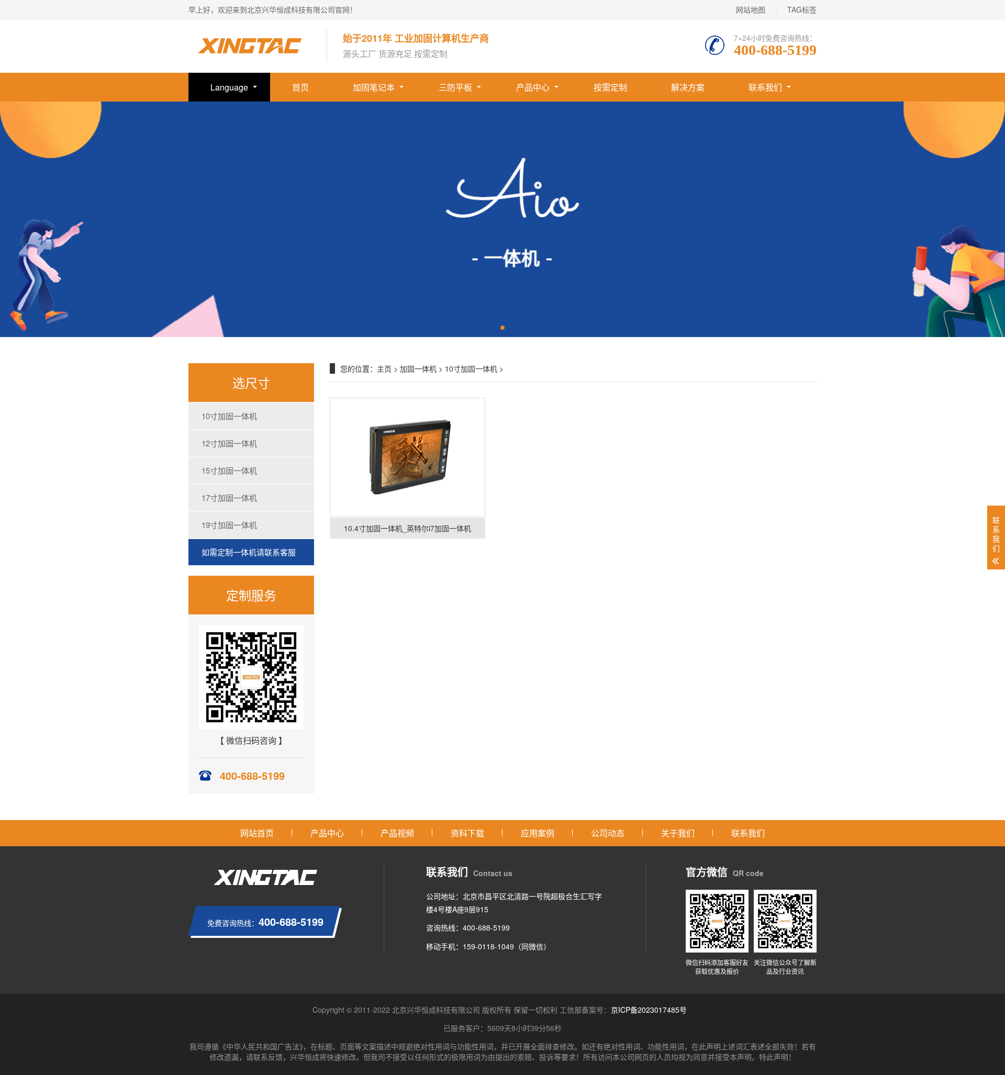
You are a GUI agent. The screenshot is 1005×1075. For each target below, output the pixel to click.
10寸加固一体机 (229, 415)
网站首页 (257, 833)
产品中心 (533, 87)
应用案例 (537, 833)
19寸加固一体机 (229, 524)
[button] (502, 328)
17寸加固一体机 (229, 497)
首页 (300, 87)
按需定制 (610, 87)
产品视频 (397, 833)
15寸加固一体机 (229, 470)
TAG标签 (802, 9)
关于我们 (678, 833)
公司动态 (607, 833)
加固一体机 (418, 368)
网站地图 (750, 9)
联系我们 (765, 87)
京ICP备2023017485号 (649, 1009)
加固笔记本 (374, 87)
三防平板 (455, 87)
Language (229, 87)
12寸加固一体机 (229, 443)
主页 (384, 368)
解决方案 (688, 87)
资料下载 (467, 833)
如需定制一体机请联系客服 (249, 551)
